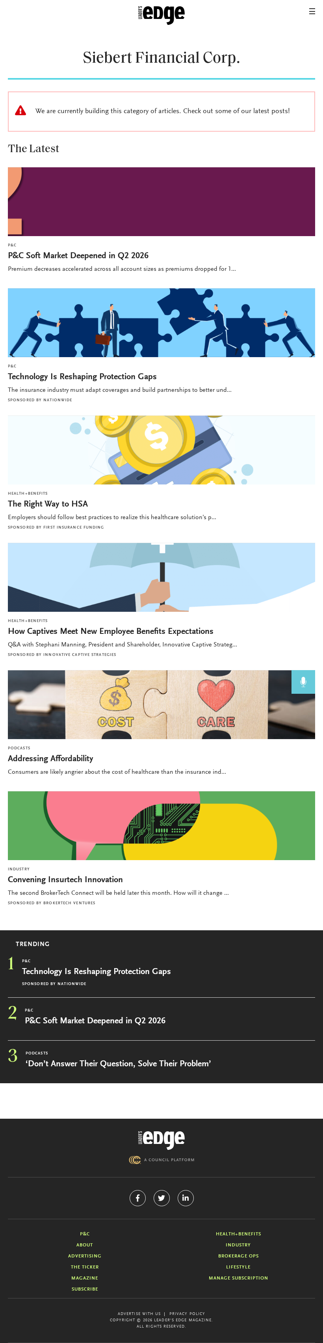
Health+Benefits (28, 494)
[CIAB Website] (161, 1160)
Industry (19, 870)
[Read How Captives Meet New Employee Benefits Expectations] (161, 577)
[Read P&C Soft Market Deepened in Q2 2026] (161, 201)
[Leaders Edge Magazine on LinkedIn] (186, 1198)
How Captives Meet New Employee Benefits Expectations (110, 632)
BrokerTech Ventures (69, 903)
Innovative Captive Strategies (79, 655)
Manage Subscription (238, 1278)
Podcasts (19, 749)
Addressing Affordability (52, 759)
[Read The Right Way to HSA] (161, 449)
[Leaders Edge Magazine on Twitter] (162, 1198)
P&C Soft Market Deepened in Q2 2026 (78, 256)
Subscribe (85, 1289)
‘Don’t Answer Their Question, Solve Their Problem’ (118, 1064)
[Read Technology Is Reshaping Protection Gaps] (161, 322)
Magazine (84, 1278)
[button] (312, 11)
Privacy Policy (187, 1314)
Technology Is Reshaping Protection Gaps (82, 377)
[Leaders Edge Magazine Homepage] (161, 15)
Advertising (85, 1256)
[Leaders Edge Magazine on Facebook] (138, 1198)
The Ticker (85, 1267)
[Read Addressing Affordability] (161, 704)
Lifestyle (238, 1267)
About (84, 1245)
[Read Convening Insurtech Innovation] (161, 825)
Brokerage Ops (238, 1256)
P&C (12, 246)
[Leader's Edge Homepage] (161, 1140)
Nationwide (57, 400)
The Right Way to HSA (48, 504)
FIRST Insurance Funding (73, 528)
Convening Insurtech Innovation (65, 880)
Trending (33, 944)
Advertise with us (139, 1314)
